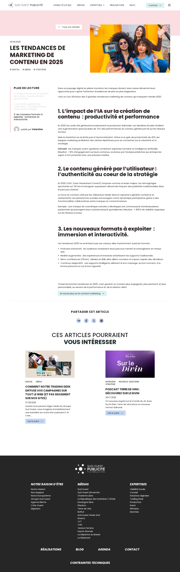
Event (133, 505)
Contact (132, 549)
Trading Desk (136, 498)
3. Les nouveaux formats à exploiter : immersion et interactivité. (28, 117)
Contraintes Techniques (90, 563)
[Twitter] (93, 320)
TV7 (80, 521)
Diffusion (134, 508)
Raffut (81, 511)
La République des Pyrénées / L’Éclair (96, 498)
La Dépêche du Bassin (89, 534)
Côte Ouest (37, 505)
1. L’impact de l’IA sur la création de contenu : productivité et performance (31, 96)
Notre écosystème (41, 495)
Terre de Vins (84, 508)
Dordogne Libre (85, 502)
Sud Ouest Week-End (89, 515)
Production (135, 502)
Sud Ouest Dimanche (89, 492)
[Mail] (78, 320)
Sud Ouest (83, 489)
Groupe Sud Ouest (40, 498)
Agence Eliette (38, 502)
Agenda (104, 549)
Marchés (134, 511)
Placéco (82, 505)
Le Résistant (84, 537)
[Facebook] (86, 320)
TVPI (80, 524)
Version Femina (86, 528)
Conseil (134, 492)
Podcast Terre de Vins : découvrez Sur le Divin (122, 391)
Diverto (81, 518)
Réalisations (117, 5)
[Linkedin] (101, 320)
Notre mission (38, 489)
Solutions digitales (139, 495)
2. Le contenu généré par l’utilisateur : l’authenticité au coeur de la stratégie (30, 106)
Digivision (35, 508)
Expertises (96, 5)
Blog (132, 5)
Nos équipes (37, 492)
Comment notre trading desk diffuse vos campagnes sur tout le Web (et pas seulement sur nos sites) (47, 392)
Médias (81, 5)
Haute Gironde (85, 531)
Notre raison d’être (47, 484)
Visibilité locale (62, 5)
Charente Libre (85, 495)
